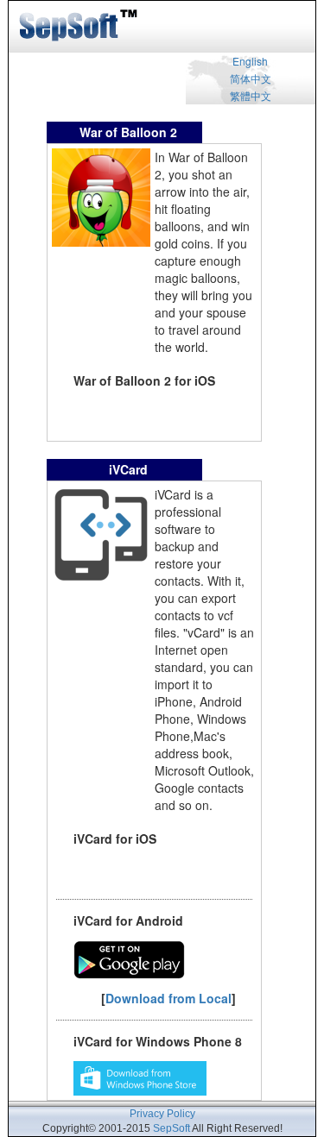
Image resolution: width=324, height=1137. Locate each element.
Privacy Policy (162, 1114)
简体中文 (250, 78)
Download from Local (168, 998)
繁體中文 (250, 95)
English (250, 60)
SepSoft (171, 1128)
